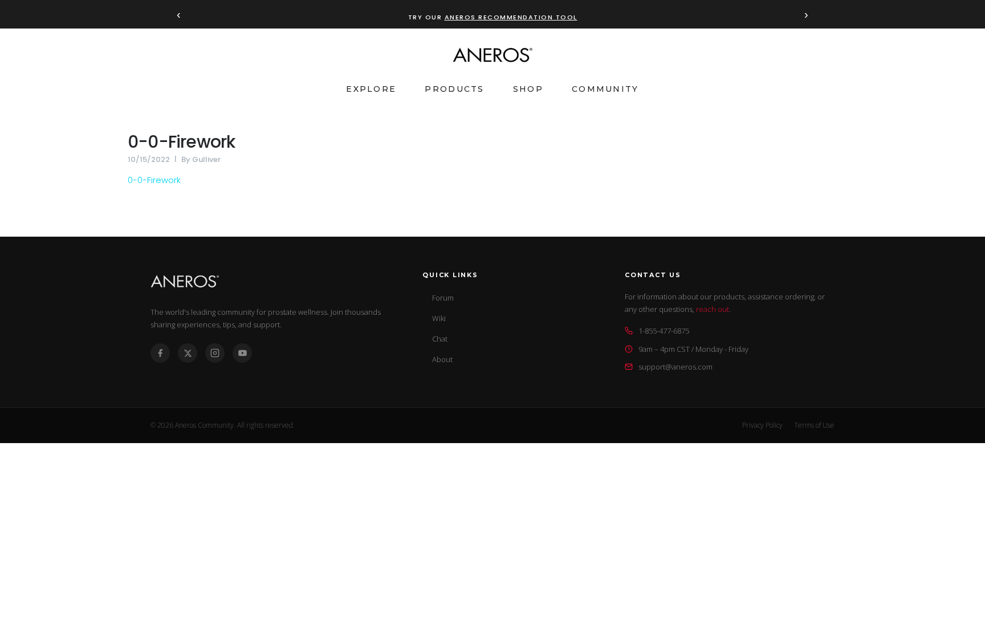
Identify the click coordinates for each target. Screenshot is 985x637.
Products (454, 89)
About (442, 359)
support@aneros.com (675, 367)
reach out (712, 309)
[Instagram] (215, 353)
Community (605, 89)
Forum (443, 298)
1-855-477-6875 (663, 331)
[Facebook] (160, 353)
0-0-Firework (181, 141)
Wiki (439, 318)
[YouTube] (242, 353)
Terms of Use (814, 425)
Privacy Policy (762, 425)
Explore (371, 89)
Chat (439, 339)
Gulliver (206, 159)
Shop (528, 89)
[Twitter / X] (187, 353)
